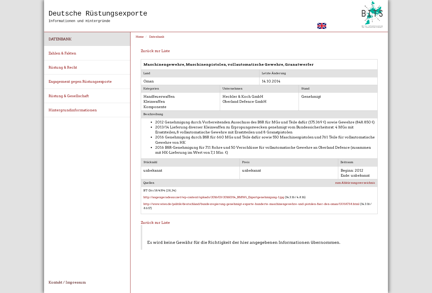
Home (140, 36)
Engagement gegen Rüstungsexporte (80, 81)
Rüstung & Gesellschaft (68, 96)
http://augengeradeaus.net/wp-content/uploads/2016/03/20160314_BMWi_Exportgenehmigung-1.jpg (213, 197)
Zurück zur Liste (155, 51)
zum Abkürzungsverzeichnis (355, 182)
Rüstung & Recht (62, 67)
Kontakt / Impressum (67, 282)
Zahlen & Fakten (62, 53)
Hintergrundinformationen (72, 110)
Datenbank (59, 39)
